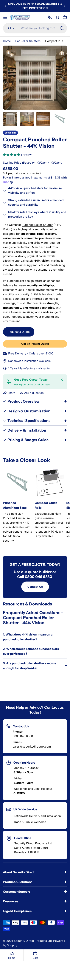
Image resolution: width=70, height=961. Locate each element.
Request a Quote (19, 332)
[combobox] (35, 28)
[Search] (62, 28)
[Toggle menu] (5, 17)
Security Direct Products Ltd (33, 941)
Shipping (8, 173)
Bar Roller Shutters (28, 41)
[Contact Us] (50, 17)
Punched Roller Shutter (37, 225)
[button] (5, 6)
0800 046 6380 (23, 736)
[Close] (61, 379)
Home (7, 41)
